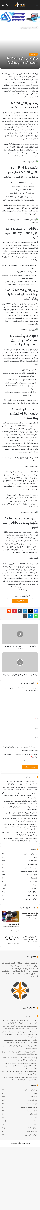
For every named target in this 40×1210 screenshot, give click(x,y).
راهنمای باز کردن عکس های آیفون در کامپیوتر (30, 938)
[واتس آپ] (36, 616)
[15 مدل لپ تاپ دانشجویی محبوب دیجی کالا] (10, 916)
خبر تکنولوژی (32, 864)
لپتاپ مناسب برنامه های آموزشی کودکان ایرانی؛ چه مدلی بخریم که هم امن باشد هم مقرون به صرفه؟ (20, 788)
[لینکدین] (25, 611)
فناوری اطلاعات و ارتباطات (28, 871)
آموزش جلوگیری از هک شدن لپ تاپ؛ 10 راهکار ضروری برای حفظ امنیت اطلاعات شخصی (21, 814)
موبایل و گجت (32, 892)
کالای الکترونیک (32, 875)
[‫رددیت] (9, 611)
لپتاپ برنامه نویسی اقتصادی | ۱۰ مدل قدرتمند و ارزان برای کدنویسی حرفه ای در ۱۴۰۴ (19, 833)
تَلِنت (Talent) (32, 861)
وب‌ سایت (35, 738)
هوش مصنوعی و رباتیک (29, 899)
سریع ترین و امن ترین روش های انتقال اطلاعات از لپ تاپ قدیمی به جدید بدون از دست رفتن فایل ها (19, 782)
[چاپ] (25, 616)
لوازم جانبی (24, 28)
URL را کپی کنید (20, 601)
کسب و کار (33, 878)
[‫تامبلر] (20, 611)
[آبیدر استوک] (20, 17)
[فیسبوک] (36, 611)
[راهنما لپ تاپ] (20, 5)
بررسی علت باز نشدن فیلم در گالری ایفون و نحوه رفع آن (12, 939)
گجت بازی (33, 881)
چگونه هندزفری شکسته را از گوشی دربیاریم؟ (29, 914)
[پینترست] (14, 611)
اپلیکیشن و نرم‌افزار (30, 854)
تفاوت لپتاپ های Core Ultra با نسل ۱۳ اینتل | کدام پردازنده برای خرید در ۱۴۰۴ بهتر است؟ (20, 839)
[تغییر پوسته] (7, 5)
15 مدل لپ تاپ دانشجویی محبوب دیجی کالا (11, 926)
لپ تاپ (34, 885)
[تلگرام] (30, 616)
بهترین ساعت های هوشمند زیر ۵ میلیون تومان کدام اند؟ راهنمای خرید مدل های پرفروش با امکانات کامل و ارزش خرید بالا (19, 795)
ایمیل (36, 728)
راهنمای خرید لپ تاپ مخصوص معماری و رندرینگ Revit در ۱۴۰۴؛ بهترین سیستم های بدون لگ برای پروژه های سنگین (20, 826)
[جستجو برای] (3, 5)
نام (36, 719)
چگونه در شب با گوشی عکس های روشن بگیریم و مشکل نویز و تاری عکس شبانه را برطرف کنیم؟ (20, 802)
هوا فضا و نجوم (32, 895)
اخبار (35, 857)
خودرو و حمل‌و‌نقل (31, 868)
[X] (30, 611)
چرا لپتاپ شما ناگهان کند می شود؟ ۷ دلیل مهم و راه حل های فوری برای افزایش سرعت (20, 820)
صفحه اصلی (32, 28)
